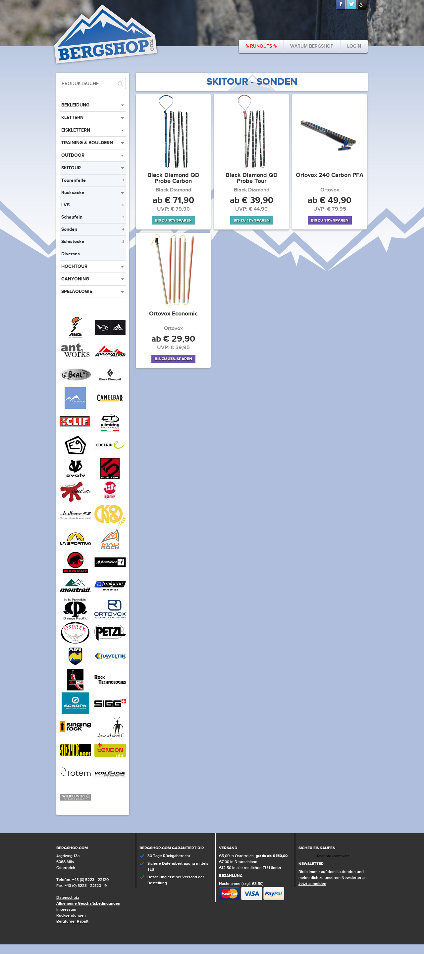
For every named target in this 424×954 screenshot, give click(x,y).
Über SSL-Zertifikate (333, 856)
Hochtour (74, 266)
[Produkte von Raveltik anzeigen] (110, 665)
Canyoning (75, 279)
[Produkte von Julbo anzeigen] (75, 524)
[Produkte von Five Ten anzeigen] (110, 477)
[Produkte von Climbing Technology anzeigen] (110, 431)
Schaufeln (92, 217)
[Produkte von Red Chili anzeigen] (75, 689)
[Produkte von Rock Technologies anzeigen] (110, 689)
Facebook (341, 5)
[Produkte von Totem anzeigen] (75, 783)
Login (354, 46)
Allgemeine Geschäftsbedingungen (88, 903)
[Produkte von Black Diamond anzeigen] (110, 384)
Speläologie (76, 291)
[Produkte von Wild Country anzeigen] (75, 806)
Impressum (66, 909)
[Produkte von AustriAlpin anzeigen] (110, 360)
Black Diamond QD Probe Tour (252, 178)
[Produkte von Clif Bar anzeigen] (75, 431)
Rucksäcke (72, 192)
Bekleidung (75, 105)
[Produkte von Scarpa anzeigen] (75, 712)
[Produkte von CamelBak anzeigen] (110, 407)
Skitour (71, 168)
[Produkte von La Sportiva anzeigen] (75, 548)
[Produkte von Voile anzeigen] (110, 783)
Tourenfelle (92, 180)
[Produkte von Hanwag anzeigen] (110, 501)
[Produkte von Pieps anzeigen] (75, 665)
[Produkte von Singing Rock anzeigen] (75, 736)
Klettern (72, 117)
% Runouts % (261, 46)
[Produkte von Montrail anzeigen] (75, 595)
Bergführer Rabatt (72, 921)
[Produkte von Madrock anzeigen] (110, 548)
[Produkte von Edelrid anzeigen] (110, 454)
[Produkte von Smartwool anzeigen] (110, 736)
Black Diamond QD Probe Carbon (173, 178)
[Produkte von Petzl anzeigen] (110, 642)
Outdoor (72, 155)
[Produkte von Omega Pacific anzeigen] (75, 618)
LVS (92, 205)
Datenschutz (67, 897)
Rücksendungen (71, 915)
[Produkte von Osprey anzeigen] (75, 642)
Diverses (92, 254)
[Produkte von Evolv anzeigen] (75, 477)
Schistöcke (92, 241)
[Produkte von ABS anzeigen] (75, 337)
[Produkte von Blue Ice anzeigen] (75, 407)
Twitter (351, 5)
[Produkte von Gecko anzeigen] (75, 501)
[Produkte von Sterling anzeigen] (75, 759)
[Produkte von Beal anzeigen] (75, 384)
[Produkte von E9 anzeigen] (75, 454)
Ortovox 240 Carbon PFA (329, 175)
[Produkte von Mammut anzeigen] (75, 571)
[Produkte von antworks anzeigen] (75, 360)
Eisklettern (75, 130)
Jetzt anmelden (312, 883)
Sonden (92, 229)
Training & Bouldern (87, 142)
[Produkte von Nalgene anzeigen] (110, 595)
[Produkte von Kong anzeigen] (110, 524)
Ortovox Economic (173, 314)
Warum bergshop (312, 46)
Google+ (362, 5)
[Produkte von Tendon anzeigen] (110, 759)
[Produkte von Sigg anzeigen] (110, 712)
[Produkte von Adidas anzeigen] (110, 337)
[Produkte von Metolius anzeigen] (110, 571)
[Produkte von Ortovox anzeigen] (110, 618)
